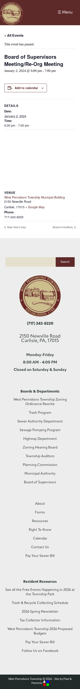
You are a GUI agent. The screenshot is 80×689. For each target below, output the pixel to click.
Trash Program (40, 413)
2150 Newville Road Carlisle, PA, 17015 (40, 338)
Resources (40, 521)
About (40, 504)
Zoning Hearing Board (40, 447)
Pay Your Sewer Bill (40, 556)
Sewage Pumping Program (40, 430)
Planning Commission (40, 465)
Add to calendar (26, 88)
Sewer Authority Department (40, 421)
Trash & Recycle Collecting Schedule (40, 603)
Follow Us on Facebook (40, 651)
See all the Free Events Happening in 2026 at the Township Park (40, 592)
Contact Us (40, 547)
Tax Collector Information (40, 620)
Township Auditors (40, 456)
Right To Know (40, 530)
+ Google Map (35, 207)
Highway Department (40, 439)
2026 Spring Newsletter (40, 612)
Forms (40, 512)
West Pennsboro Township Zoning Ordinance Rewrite (40, 402)
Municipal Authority (40, 473)
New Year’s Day (16, 227)
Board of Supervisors (40, 482)
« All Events (13, 35)
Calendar (40, 538)
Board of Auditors (63, 227)
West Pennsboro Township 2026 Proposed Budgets (40, 631)
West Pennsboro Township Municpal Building (34, 197)
